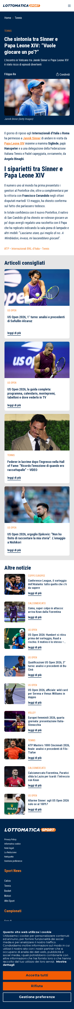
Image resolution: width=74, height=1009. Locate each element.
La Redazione (10, 852)
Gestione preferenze (13, 861)
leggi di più (14, 333)
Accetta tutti (37, 975)
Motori (7, 895)
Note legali (9, 848)
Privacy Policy (10, 839)
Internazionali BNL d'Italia (25, 248)
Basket (7, 890)
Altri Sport (9, 900)
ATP (6, 248)
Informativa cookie (12, 844)
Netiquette (8, 856)
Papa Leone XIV (14, 143)
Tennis (18, 18)
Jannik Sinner (32, 138)
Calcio (7, 880)
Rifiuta (37, 986)
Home (7, 18)
